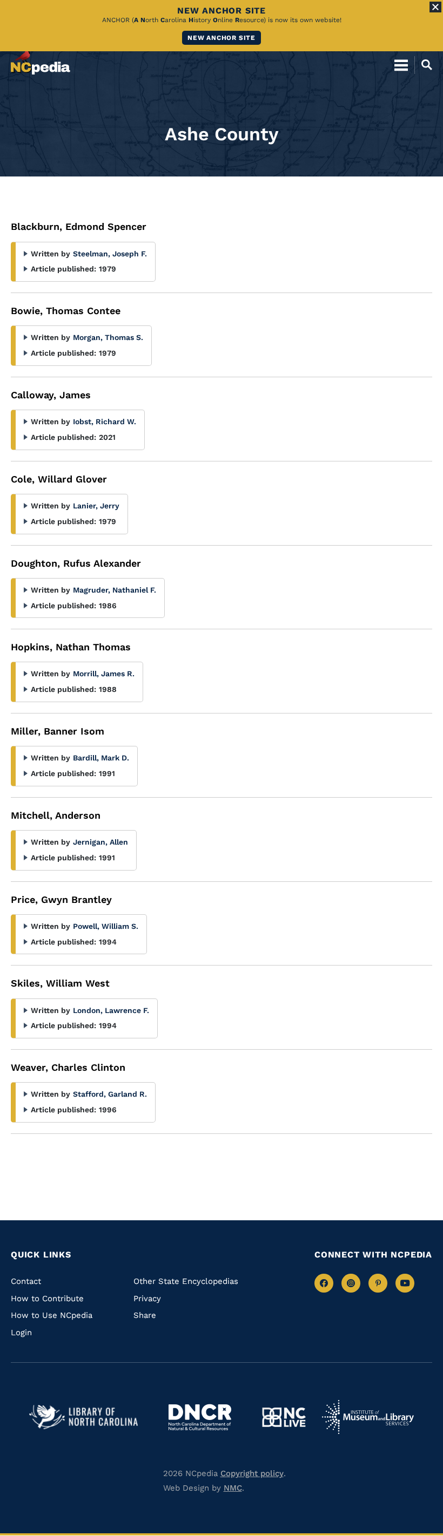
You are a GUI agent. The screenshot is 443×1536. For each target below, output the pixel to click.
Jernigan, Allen (100, 842)
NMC (233, 1488)
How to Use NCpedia (51, 1315)
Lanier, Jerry (96, 505)
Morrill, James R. (104, 673)
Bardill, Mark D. (101, 757)
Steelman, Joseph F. (110, 253)
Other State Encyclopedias (185, 1281)
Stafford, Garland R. (110, 1094)
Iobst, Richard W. (104, 421)
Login (21, 1332)
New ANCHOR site (221, 38)
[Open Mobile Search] (423, 64)
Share (144, 1315)
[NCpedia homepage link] (40, 60)
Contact (26, 1281)
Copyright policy (252, 1473)
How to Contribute (47, 1298)
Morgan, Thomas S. (108, 337)
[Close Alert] (435, 7)
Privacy (147, 1298)
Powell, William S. (105, 926)
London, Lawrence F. (111, 1010)
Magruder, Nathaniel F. (114, 590)
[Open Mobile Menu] (401, 64)
